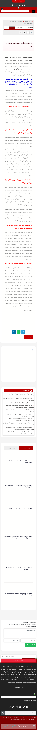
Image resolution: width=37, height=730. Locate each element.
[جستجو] (3, 713)
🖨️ (31, 32)
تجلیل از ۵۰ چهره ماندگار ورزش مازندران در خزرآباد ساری (20, 403)
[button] (33, 11)
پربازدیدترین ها (26, 448)
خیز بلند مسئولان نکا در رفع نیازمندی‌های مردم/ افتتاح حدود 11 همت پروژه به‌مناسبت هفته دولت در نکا (18, 537)
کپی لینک (11, 28)
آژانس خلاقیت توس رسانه (9, 726)
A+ (24, 32)
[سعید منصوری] (31, 465)
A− (20, 32)
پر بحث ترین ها (11, 448)
